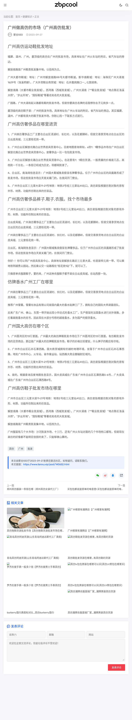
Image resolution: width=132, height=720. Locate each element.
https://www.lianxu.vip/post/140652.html (46, 464)
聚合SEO (18, 34)
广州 (20, 448)
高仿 (11, 448)
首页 (17, 16)
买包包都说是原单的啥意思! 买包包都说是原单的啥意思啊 (98, 489)
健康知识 (27, 16)
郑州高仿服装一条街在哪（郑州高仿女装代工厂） (33, 489)
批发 (30, 448)
